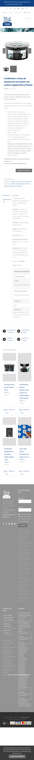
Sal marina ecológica (22, 690)
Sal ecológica (23, 676)
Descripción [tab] (6, 195)
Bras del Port (25, 717)
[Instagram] (9, 523)
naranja (21, 662)
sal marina (22, 686)
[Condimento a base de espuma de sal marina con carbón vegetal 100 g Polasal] (24, 367)
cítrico (21, 626)
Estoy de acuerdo (17, 756)
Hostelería (22, 652)
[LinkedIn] (14, 523)
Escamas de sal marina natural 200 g (9, 387)
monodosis (22, 659)
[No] (32, 753)
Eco (20, 630)
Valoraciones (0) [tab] (6, 201)
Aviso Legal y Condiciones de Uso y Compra (9, 617)
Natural (21, 665)
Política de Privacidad (25, 516)
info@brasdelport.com (10, 515)
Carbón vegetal (15, 184)
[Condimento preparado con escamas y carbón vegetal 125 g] (9, 431)
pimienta (21, 669)
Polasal (11, 186)
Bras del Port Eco (24, 613)
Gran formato (23, 649)
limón (20, 655)
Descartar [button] (26, 4)
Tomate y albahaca (24, 705)
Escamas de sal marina (23, 635)
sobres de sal (23, 701)
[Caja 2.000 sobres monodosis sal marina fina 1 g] (24, 431)
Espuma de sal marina (23, 641)
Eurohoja (21, 645)
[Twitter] (6, 523)
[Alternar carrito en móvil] (27, 19)
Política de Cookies (7, 632)
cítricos (27, 626)
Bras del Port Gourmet (23, 618)
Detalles (13, 409)
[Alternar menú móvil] (30, 19)
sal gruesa (22, 682)
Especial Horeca (16, 181)
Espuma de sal (27, 181)
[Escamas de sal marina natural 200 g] (9, 367)
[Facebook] (3, 523)
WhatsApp (6, 517)
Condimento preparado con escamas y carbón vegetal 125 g (9, 454)
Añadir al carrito (24, 170)
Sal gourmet (18, 186)
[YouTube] (12, 523)
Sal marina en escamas (23, 697)
